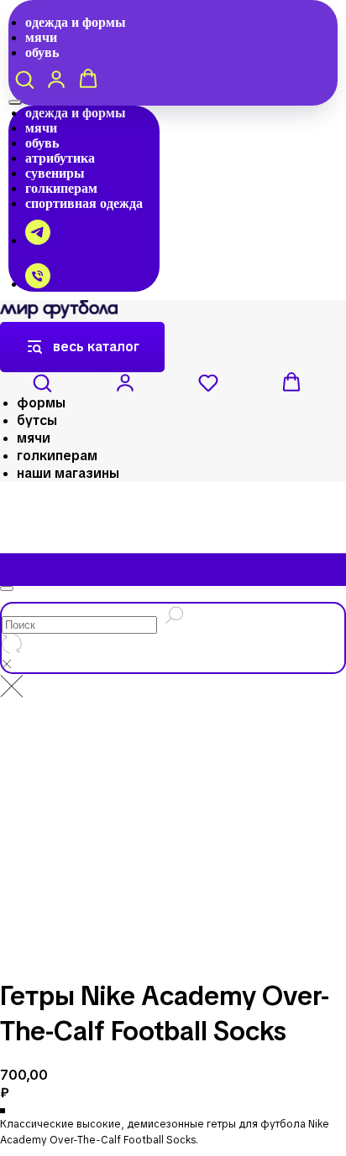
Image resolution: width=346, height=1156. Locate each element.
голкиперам (61, 188)
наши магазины (68, 473)
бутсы (37, 420)
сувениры (55, 173)
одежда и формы (75, 22)
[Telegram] (37, 240)
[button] (24, 79)
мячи (41, 37)
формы (41, 403)
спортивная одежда (84, 203)
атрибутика (60, 158)
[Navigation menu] (15, 102)
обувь (42, 52)
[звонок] (37, 284)
